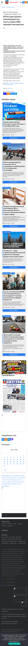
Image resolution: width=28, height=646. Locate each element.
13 (13, 459)
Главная (4, 7)
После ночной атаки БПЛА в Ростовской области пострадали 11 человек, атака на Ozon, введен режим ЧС (14, 296)
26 (10, 463)
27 (14, 463)
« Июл (5, 469)
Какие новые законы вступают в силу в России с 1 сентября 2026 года (14, 124)
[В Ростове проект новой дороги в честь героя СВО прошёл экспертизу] (14, 28)
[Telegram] (9, 439)
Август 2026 (5, 537)
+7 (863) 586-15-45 (10, 579)
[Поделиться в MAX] (5, 94)
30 (23, 463)
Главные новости (12, 14)
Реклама (4, 525)
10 (4, 459)
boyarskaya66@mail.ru (10, 585)
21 (17, 461)
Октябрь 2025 (13, 543)
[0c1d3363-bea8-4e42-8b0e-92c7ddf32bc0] (14, 498)
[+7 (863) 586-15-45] (3, 579)
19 (10, 461)
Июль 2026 (12, 537)
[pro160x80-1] (20, 599)
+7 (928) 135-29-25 (10, 582)
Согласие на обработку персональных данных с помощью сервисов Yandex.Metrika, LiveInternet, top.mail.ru (14, 616)
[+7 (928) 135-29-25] (3, 582)
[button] (2, 2)
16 (23, 459)
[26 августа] (14, 396)
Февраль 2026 (5, 541)
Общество (10, 88)
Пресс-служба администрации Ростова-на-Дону (13, 83)
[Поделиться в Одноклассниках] (8, 94)
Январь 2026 (13, 541)
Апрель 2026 (11, 539)
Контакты (9, 523)
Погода (5, 515)
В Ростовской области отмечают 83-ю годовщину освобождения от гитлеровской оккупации (14, 166)
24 (4, 463)
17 (4, 461)
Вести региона (11, 7)
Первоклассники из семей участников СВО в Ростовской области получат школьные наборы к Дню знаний (14, 210)
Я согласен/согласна (14, 643)
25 (7, 463)
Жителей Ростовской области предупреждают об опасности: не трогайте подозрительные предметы (14, 339)
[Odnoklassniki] (26, 2)
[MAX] (11, 439)
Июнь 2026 (18, 537)
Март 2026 (18, 539)
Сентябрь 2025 (22, 543)
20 (14, 461)
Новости (4, 523)
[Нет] (26, 639)
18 (7, 461)
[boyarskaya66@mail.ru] (3, 585)
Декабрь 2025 (21, 541)
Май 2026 (4, 539)
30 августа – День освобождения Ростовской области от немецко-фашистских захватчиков (14, 253)
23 (23, 461)
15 (20, 459)
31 (4, 466)
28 (17, 463)
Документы (10, 525)
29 (20, 463)
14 (17, 459)
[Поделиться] (12, 94)
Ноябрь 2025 (5, 543)
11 (7, 459)
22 (20, 461)
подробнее (10, 636)
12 (10, 459)
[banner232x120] (20, 591)
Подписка (19, 523)
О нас (14, 523)
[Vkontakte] (23, 2)
